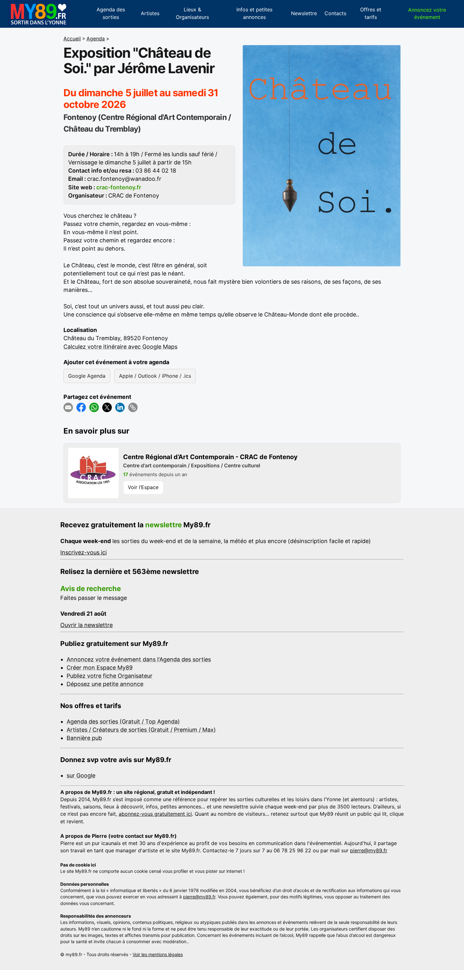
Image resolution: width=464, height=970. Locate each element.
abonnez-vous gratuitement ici (155, 814)
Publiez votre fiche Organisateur (109, 675)
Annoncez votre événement (427, 13)
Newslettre (304, 13)
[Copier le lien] (133, 407)
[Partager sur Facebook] (81, 407)
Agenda (95, 39)
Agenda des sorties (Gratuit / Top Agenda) (123, 721)
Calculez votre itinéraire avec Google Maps (120, 346)
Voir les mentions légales (158, 954)
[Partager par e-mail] (68, 407)
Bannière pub (84, 738)
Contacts (335, 13)
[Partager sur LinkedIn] (120, 407)
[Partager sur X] (107, 407)
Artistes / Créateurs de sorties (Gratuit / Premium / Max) (141, 729)
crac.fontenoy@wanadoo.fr (124, 178)
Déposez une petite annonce (105, 684)
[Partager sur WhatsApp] (94, 407)
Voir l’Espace (143, 487)
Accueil (72, 39)
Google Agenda (86, 376)
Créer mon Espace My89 (100, 667)
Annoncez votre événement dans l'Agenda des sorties (139, 659)
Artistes (150, 13)
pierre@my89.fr (368, 850)
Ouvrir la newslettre (86, 625)
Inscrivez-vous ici (83, 552)
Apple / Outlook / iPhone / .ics (155, 376)
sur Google (81, 775)
